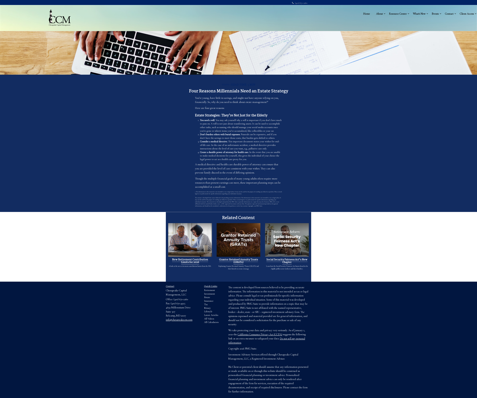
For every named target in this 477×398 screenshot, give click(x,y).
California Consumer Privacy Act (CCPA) (260, 334)
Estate (207, 297)
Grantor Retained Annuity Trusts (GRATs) (238, 261)
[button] (379, 13)
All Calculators (211, 322)
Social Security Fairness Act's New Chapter (286, 261)
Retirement (209, 290)
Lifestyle (208, 311)
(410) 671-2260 (301, 3)
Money (207, 308)
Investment (209, 293)
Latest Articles (211, 315)
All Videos (209, 318)
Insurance (208, 300)
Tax (206, 304)
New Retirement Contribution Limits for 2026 (190, 261)
